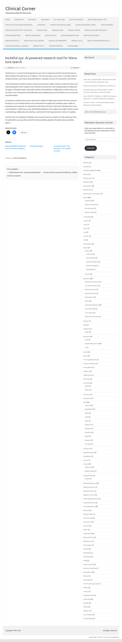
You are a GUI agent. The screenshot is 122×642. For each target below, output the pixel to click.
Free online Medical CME (97, 19)
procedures (87, 572)
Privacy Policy (38, 46)
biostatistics (87, 186)
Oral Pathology (90, 309)
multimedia (87, 533)
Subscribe (90, 148)
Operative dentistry (91, 305)
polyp (87, 332)
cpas (86, 339)
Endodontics (89, 297)
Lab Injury (86, 448)
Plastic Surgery (88, 564)
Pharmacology (91, 265)
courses (86, 236)
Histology (86, 379)
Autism (85, 174)
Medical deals (42, 30)
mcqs (85, 464)
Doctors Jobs (59, 19)
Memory (86, 510)
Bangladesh (89, 409)
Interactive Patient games (86, 25)
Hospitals (86, 383)
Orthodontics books (92, 316)
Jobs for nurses (107, 25)
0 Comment (75, 68)
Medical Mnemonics (12, 35)
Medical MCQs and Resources (96, 30)
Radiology (89, 269)
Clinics (85, 228)
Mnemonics (87, 522)
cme (84, 232)
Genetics (86, 371)
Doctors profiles (76, 19)
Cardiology (87, 217)
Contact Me (19, 19)
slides (85, 587)
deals (85, 248)
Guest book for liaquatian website (19, 25)
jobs (84, 402)
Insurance (86, 394)
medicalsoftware (89, 502)
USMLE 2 (86, 611)
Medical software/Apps (58, 40)
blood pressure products (92, 193)
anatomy (88, 200)
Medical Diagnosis (89, 483)
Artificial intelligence (20, 158)
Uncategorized (88, 595)
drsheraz (11, 68)
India (86, 417)
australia (88, 405)
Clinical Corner (20, 8)
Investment (87, 398)
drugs (85, 356)
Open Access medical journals (17, 46)
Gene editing (87, 367)
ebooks (87, 274)
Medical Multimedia (32, 35)
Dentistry (86, 278)
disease (86, 329)
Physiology (87, 556)
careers (86, 220)
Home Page (41, 25)
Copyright (32, 19)
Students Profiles (56, 46)
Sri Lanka (88, 444)
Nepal (87, 436)
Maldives (88, 428)
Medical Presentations (70, 35)
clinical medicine (90, 204)
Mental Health (88, 514)
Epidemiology (89, 471)
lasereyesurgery (88, 452)
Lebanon (88, 424)
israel (87, 421)
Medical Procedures (91, 35)
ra (85, 347)
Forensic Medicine (89, 363)
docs (85, 352)
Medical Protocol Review (34, 40)
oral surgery (89, 312)
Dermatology (90, 258)
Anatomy (88, 467)
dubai (87, 386)
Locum (85, 460)
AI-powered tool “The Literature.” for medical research (62, 148)
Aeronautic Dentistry (92, 282)
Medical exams (57, 30)
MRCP (85, 530)
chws (85, 224)
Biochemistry (87, 178)
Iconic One (92, 637)
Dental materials (90, 293)
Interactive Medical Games (60, 25)
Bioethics (86, 182)
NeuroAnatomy (88, 537)
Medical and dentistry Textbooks (18, 30)
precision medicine (89, 568)
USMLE (85, 607)
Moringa (86, 526)
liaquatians (87, 456)
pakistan (88, 440)
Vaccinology (87, 614)
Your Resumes (73, 46)
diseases (86, 336)
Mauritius (88, 432)
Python (85, 576)
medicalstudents (89, 506)
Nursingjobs (87, 545)
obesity (86, 549)
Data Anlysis (87, 244)
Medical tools (77, 40)
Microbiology (89, 208)
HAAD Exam (87, 375)
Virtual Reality (88, 618)
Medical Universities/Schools (98, 40)
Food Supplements (90, 359)
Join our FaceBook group (95, 112)
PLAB (85, 560)
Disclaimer (45, 19)
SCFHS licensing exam (90, 584)
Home (7, 19)
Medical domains (89, 487)
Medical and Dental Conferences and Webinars (99, 86)
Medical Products (12, 40)
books (85, 197)
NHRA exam (87, 541)
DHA (84, 325)
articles (85, 166)
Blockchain (87, 190)
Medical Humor (74, 30)
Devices (86, 321)
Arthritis (86, 162)
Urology (86, 603)
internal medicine (92, 262)
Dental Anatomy (90, 289)
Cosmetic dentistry (91, 285)
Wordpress (115, 637)
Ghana (87, 390)
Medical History (88, 491)
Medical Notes (50, 35)
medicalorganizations (90, 499)
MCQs (87, 301)
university (86, 599)
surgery (86, 591)
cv (84, 240)
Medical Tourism (89, 495)
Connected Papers (36, 146)
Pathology (86, 553)
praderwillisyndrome (92, 343)
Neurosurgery (89, 212)
